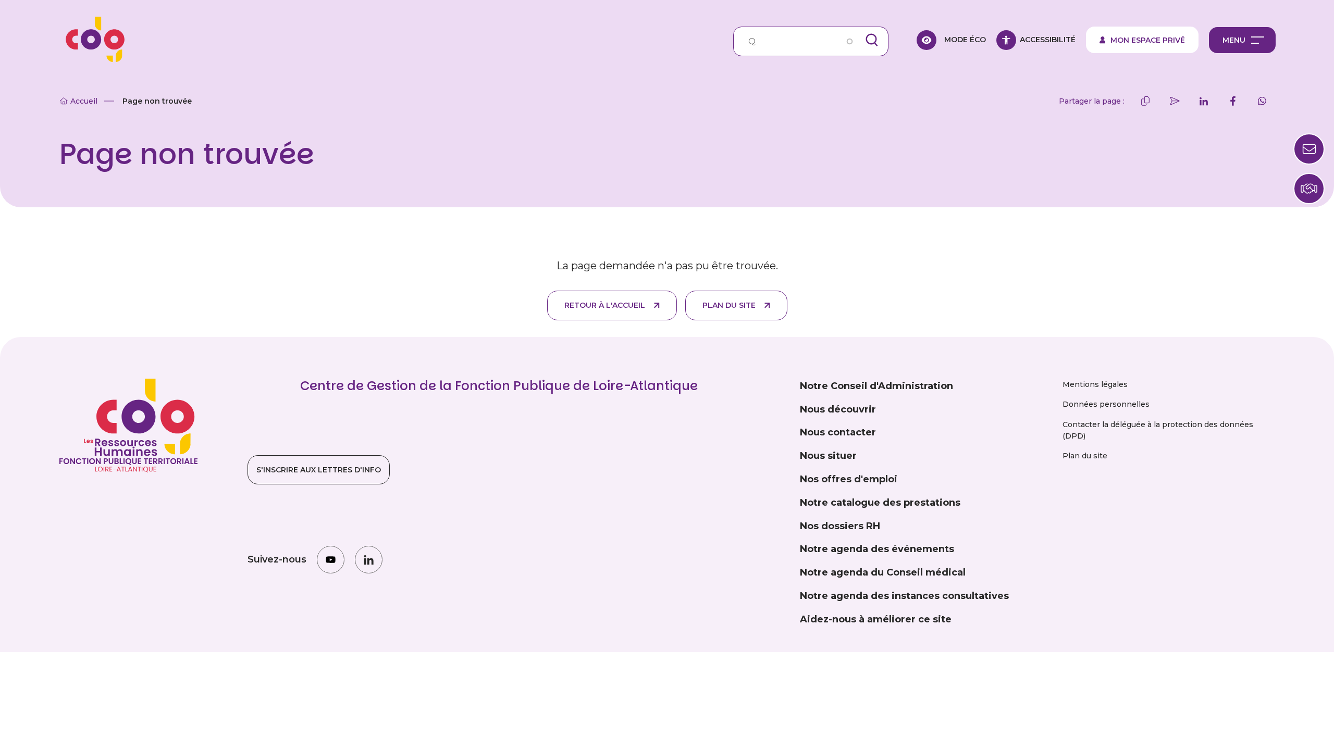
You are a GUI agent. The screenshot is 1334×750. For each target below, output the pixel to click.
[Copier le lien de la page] (1145, 101)
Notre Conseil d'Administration (876, 386)
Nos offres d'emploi (848, 479)
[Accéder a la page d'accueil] (91, 40)
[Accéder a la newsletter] (1309, 149)
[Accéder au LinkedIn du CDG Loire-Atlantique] (368, 559)
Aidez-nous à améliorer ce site (876, 619)
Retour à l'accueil (604, 305)
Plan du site (729, 305)
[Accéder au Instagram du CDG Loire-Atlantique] (330, 559)
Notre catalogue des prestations (880, 502)
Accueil (83, 101)
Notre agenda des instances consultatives (904, 596)
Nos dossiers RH (840, 526)
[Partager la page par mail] (1174, 101)
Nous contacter (838, 432)
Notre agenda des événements (877, 549)
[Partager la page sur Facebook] (1232, 101)
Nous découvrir (838, 409)
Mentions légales (1095, 384)
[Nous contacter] (1309, 188)
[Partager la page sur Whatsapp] (1262, 101)
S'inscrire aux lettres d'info (318, 469)
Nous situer (828, 455)
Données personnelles (1106, 404)
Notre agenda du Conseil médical (883, 572)
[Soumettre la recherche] (872, 40)
